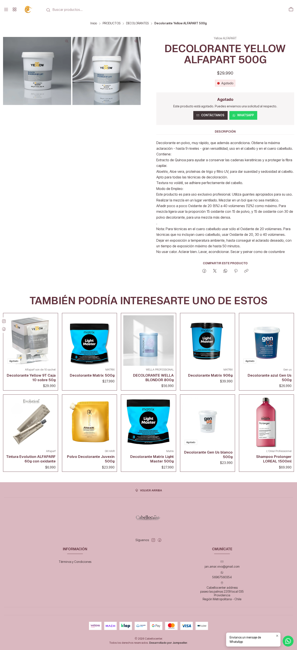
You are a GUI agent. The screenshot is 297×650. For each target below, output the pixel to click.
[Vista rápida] (51, 339)
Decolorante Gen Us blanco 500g (208, 454)
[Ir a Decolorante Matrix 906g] (207, 340)
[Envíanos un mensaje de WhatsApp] (288, 641)
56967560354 (222, 577)
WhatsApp (245, 115)
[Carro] (290, 9)
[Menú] (6, 9)
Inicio (93, 23)
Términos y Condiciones (75, 562)
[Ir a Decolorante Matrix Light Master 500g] (148, 422)
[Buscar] (48, 10)
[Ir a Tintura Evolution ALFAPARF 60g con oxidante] (30, 422)
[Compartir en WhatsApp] (225, 271)
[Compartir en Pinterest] (235, 271)
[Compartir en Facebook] (204, 271)
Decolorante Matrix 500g (92, 375)
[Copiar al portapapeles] (246, 271)
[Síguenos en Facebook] (159, 540)
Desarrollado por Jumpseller (168, 642)
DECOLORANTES (137, 23)
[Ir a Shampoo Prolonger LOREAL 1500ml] (266, 422)
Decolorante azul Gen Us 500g (270, 377)
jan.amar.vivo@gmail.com (222, 566)
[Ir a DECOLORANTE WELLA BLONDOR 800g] (148, 340)
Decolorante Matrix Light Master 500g (152, 459)
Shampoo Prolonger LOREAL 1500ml (274, 459)
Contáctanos (212, 115)
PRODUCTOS (111, 23)
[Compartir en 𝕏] (215, 271)
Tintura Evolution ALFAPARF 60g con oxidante (31, 459)
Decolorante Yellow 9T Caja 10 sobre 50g (31, 377)
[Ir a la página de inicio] (28, 9)
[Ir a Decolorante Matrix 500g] (89, 340)
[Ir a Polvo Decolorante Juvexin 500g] (89, 422)
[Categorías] (14, 9)
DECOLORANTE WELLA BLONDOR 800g (153, 377)
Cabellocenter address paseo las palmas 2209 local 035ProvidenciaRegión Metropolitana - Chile (222, 593)
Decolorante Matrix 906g (210, 375)
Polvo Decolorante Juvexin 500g (91, 459)
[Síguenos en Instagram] (153, 540)
